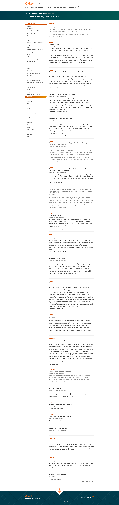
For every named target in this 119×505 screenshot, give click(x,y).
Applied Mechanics (31, 33)
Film (28, 84)
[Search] (78, 7)
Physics (28, 127)
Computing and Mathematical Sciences (35, 63)
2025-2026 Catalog (37, 7)
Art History (29, 37)
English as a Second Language (33, 80)
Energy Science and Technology (34, 73)
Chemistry (29, 54)
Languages (29, 101)
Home (27, 7)
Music (28, 115)
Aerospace (29, 26)
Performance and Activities (32, 120)
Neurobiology (30, 117)
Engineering (29, 75)
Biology (28, 47)
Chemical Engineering (32, 52)
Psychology (29, 131)
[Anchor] (61, 24)
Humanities (29, 96)
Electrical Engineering (31, 70)
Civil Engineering (30, 56)
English (28, 77)
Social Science (30, 134)
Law (28, 103)
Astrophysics (29, 40)
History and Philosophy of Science (34, 94)
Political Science (30, 129)
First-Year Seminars (31, 87)
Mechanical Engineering (32, 110)
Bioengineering (30, 45)
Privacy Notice (51, 501)
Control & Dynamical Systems (33, 66)
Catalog (41, 4)
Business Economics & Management (35, 49)
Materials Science (31, 106)
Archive (48, 7)
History (28, 92)
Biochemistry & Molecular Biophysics (35, 42)
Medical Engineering (31, 113)
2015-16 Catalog (42, 13)
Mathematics (29, 108)
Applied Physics (30, 35)
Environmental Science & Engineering (35, 82)
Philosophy (29, 122)
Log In (69, 501)
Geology (28, 89)
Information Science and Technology (35, 99)
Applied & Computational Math (33, 30)
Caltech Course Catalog (30, 13)
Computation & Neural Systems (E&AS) (35, 59)
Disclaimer (72, 7)
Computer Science (31, 61)
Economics (29, 68)
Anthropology (30, 28)
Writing (28, 136)
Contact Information (60, 7)
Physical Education (31, 124)
